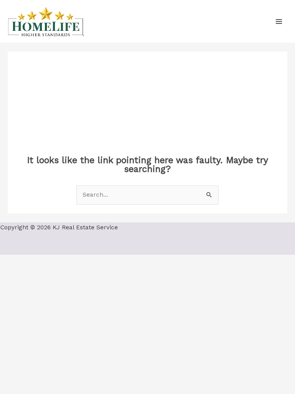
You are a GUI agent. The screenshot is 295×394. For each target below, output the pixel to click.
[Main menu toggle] (279, 21)
